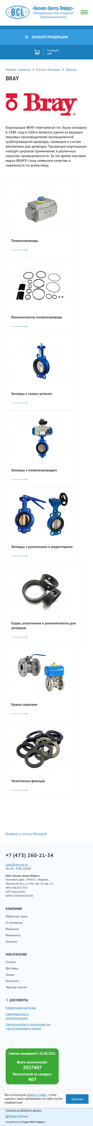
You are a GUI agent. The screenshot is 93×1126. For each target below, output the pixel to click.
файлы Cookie (36, 1095)
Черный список (16, 987)
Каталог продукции (50, 37)
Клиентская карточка (21, 1008)
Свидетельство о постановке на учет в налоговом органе (28, 1026)
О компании (14, 923)
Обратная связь (17, 916)
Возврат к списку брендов (26, 834)
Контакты (12, 981)
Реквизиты (13, 935)
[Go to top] (80, 1115)
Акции (10, 975)
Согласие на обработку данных (24, 1110)
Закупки (11, 941)
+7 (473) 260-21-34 (29, 855)
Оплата (11, 962)
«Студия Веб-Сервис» (32, 1122)
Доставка (12, 968)
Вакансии (12, 929)
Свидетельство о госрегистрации (17, 1016)
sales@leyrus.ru (17, 865)
